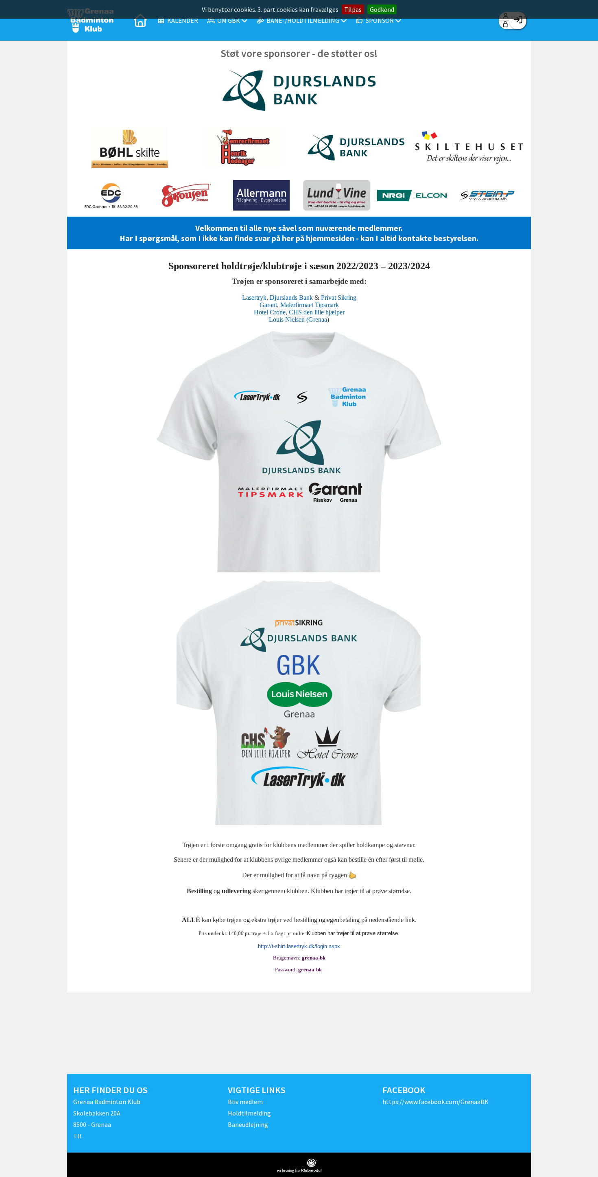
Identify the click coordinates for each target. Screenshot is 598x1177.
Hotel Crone (270, 312)
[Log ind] (517, 20)
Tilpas (353, 9)
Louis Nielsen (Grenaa (298, 319)
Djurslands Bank (291, 297)
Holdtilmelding (249, 1113)
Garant (268, 304)
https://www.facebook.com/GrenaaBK (435, 1102)
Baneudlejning (248, 1124)
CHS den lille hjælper (317, 312)
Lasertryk (254, 297)
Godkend (382, 9)
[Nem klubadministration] (299, 1166)
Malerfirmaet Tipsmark (309, 304)
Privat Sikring (338, 297)
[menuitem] (140, 20)
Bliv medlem (245, 1102)
